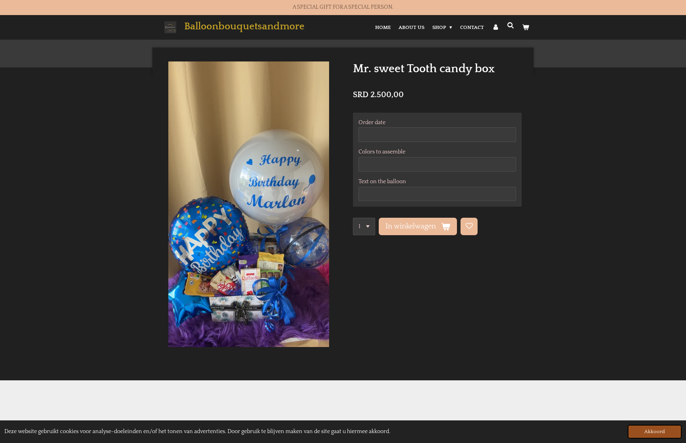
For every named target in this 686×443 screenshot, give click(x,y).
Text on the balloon (382, 181)
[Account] (495, 27)
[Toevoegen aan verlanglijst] (469, 226)
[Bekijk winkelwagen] (526, 27)
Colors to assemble (381, 152)
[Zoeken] (510, 26)
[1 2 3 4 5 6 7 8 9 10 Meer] (364, 226)
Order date (371, 122)
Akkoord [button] (654, 431)
